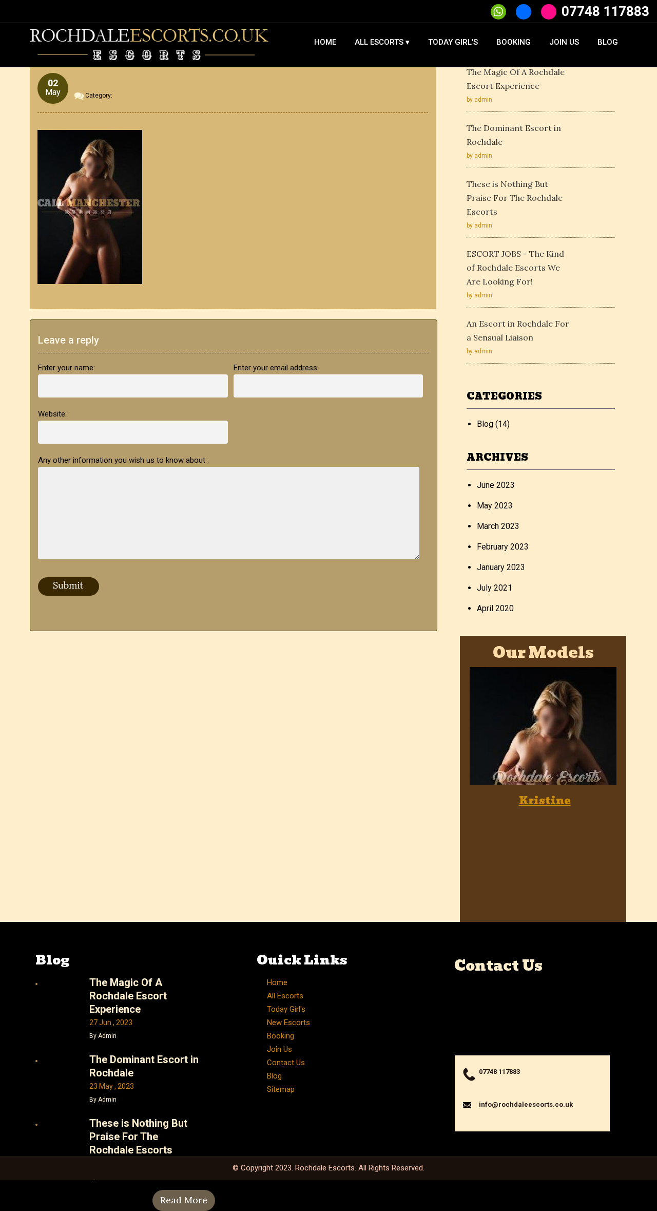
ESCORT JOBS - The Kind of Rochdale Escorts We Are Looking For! (515, 268)
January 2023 (501, 567)
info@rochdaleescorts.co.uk (526, 1104)
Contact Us (286, 1062)
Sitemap (281, 1089)
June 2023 (496, 485)
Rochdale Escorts (325, 1167)
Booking (280, 1035)
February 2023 (503, 547)
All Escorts (285, 995)
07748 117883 (605, 11)
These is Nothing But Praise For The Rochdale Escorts (515, 198)
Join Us (279, 1049)
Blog (607, 42)
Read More (183, 1200)
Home (277, 982)
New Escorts (288, 1022)
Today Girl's (453, 42)
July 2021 (494, 588)
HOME (325, 42)
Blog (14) (493, 424)
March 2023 (498, 526)
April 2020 (495, 608)
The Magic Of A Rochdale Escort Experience (128, 995)
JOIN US (564, 42)
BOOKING (513, 42)
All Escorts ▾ (382, 42)
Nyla (598, 800)
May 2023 (495, 505)
